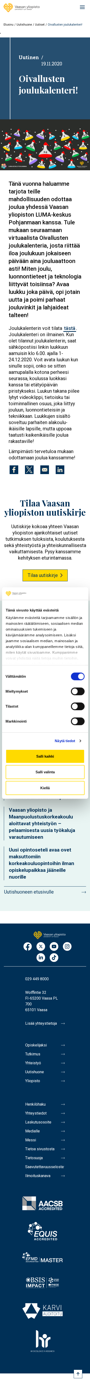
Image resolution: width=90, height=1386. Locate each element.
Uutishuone (24, 24)
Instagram (67, 947)
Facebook (27, 947)
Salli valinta (45, 772)
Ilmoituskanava (37, 1175)
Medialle (32, 1131)
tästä (69, 328)
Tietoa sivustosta (39, 1149)
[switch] (77, 691)
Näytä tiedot (65, 741)
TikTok (54, 958)
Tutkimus (32, 1054)
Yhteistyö (33, 1063)
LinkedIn (40, 958)
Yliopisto (32, 1081)
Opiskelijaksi (36, 1045)
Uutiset (40, 24)
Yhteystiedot (36, 1113)
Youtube (54, 947)
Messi (30, 1140)
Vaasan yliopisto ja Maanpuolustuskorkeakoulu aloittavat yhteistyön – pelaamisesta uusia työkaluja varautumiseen (42, 823)
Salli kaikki (45, 756)
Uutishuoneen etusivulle (29, 892)
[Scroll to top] (78, 1374)
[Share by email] (44, 469)
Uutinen (29, 57)
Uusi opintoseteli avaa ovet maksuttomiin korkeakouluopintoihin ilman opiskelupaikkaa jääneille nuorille (41, 863)
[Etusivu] (22, 7)
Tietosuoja (34, 1158)
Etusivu (8, 24)
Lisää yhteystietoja (41, 1023)
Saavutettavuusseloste (44, 1167)
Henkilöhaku (35, 1104)
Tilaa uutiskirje (43, 575)
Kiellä (45, 788)
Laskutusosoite (38, 1122)
